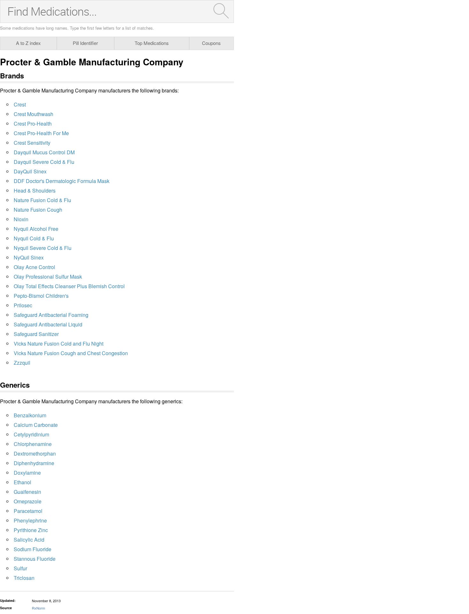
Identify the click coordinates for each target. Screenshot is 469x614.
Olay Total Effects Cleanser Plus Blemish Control (69, 286)
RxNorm (38, 607)
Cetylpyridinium (31, 434)
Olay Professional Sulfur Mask (48, 276)
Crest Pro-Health (33, 123)
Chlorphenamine (33, 444)
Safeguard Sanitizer (36, 334)
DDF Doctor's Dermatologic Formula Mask (61, 181)
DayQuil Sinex (30, 171)
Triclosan (24, 577)
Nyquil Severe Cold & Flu (42, 248)
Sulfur (20, 568)
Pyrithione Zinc (31, 530)
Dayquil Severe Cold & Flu (44, 161)
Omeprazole (27, 501)
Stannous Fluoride (35, 558)
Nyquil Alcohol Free (36, 228)
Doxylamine (27, 472)
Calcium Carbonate (36, 424)
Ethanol (22, 482)
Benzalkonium (30, 415)
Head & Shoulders (35, 190)
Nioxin (21, 219)
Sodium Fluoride (32, 549)
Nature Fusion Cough (38, 209)
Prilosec (23, 305)
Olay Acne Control (34, 267)
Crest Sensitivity (32, 142)
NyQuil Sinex (29, 257)
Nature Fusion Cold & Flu (42, 200)
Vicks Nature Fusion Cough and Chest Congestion (71, 353)
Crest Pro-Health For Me (41, 133)
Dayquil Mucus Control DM (44, 152)
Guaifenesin (27, 491)
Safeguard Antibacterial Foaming (51, 314)
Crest (20, 104)
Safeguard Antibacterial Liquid (48, 324)
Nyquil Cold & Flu (34, 238)
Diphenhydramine (34, 463)
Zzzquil (22, 362)
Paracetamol (28, 511)
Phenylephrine (30, 520)
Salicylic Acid (29, 539)
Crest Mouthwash (33, 114)
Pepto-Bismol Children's (41, 295)
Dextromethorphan (35, 453)
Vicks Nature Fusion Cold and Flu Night (58, 343)
